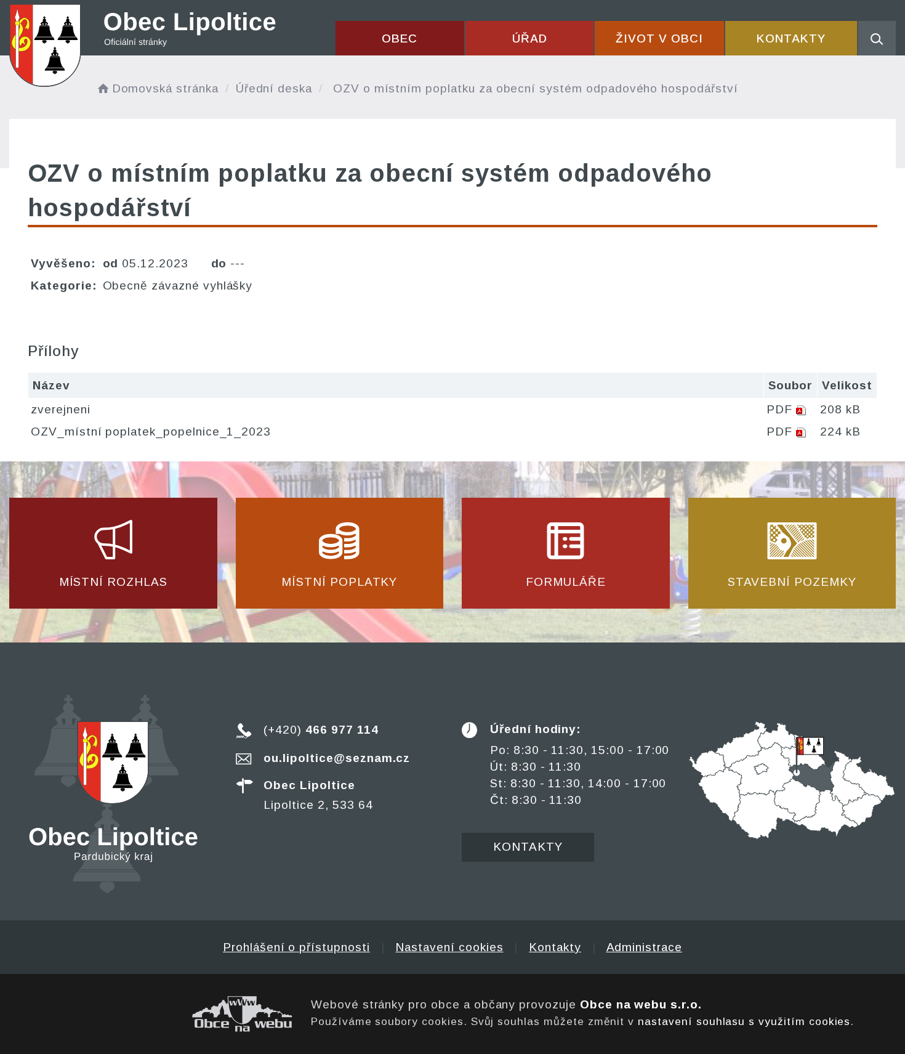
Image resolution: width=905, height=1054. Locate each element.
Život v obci (659, 38)
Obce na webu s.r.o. (641, 1004)
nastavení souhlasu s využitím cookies (744, 1021)
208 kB (840, 409)
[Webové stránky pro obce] (150, 1014)
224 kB (840, 431)
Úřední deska (274, 88)
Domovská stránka (165, 88)
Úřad (529, 38)
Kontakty (791, 38)
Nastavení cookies (449, 947)
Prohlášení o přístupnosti (296, 947)
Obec (399, 38)
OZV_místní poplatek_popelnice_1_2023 (151, 431)
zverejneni (60, 409)
